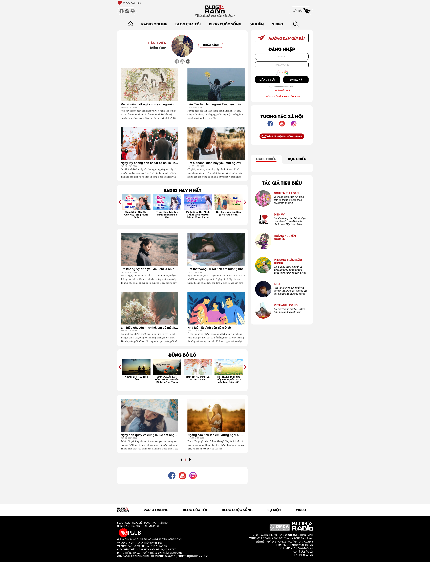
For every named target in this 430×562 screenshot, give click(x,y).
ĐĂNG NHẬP (268, 79)
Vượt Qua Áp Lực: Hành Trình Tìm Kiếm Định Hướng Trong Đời (136, 379)
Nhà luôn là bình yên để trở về (209, 327)
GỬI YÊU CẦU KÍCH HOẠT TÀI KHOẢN (283, 96)
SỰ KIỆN (257, 23)
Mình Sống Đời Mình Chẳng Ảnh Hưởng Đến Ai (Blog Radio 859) (167, 214)
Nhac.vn (308, 555)
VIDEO (277, 23)
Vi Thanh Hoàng (286, 305)
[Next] (190, 459)
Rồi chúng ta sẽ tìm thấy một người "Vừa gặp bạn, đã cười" (198, 379)
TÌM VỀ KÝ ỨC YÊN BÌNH (228, 378)
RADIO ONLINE (154, 23)
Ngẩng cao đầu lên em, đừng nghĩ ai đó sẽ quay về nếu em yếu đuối (216, 435)
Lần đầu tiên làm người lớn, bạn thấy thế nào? (216, 104)
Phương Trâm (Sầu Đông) (288, 261)
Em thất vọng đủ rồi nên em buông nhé (215, 269)
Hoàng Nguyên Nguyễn (285, 237)
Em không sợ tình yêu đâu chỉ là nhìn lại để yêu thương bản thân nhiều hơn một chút (149, 269)
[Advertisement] (182, 492)
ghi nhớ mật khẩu (284, 86)
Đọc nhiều (297, 158)
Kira (277, 284)
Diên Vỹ (279, 214)
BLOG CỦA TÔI (188, 23)
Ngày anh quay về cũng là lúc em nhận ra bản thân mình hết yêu (149, 435)
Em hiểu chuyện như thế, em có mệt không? (149, 327)
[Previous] (181, 459)
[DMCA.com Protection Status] (279, 527)
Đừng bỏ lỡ (182, 355)
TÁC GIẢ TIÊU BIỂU (282, 183)
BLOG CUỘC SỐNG (225, 23)
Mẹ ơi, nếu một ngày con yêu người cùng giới (149, 104)
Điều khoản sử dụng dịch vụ (297, 548)
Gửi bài (298, 11)
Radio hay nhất (182, 190)
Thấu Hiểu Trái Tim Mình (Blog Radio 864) (136, 214)
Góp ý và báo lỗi (303, 551)
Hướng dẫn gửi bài (285, 38)
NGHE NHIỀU (266, 158)
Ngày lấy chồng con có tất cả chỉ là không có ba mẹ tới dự (149, 163)
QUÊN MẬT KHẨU (283, 90)
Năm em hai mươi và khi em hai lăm (167, 378)
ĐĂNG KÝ (296, 79)
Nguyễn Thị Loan (286, 193)
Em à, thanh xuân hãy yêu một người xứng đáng (216, 163)
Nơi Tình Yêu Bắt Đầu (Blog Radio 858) (197, 213)
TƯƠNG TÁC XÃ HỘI (282, 116)
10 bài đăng (211, 45)
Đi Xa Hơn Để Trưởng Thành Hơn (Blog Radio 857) (228, 214)
